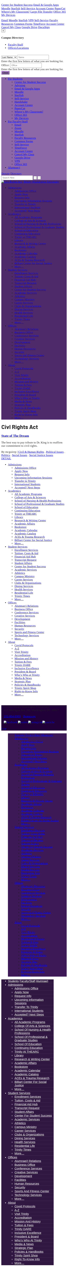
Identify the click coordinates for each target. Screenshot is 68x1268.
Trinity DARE (23, 388)
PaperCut (60, 8)
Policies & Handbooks (28, 408)
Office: (5, 65)
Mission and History (26, 381)
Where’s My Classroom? (29, 111)
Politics (5, 455)
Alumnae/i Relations (26, 329)
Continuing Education (27, 233)
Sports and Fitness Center (29, 355)
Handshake (21, 101)
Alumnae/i (14, 167)
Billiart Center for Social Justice (33, 263)
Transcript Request (25, 283)
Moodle (5, 8)
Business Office (24, 332)
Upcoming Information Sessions (33, 200)
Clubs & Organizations (28, 306)
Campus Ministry (25, 299)
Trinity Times (22, 319)
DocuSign (44, 27)
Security (19, 352)
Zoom (18, 128)
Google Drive (29, 27)
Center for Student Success (17, 4)
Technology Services (27, 358)
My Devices (8, 15)
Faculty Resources (25, 138)
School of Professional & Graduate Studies (39, 227)
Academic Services (26, 293)
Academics (14, 214)
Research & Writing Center (30, 243)
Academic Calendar (26, 253)
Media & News (23, 401)
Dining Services (24, 309)
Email (4, 20)
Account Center (45, 8)
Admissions (15, 187)
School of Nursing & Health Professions (38, 223)
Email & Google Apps (46, 4)
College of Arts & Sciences (30, 220)
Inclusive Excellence (27, 391)
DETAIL (6, 458)
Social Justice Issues (41, 455)
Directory (16, 173)
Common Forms (23, 23)
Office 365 (59, 11)
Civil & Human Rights (31, 451)
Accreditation (23, 378)
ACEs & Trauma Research (30, 260)
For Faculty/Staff (18, 121)
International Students (27, 207)
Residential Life (24, 316)
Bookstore (21, 250)
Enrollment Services (26, 273)
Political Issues (55, 451)
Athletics (20, 296)
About (11, 365)
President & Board (25, 394)
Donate (5, 173)
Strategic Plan (23, 404)
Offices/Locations (18, 47)
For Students (15, 78)
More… (19, 266)
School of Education (26, 230)
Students (20, 734)
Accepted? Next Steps (27, 210)
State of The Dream (15, 436)
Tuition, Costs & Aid (26, 276)
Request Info (22, 197)
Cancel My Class (11, 27)
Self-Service (28, 8)
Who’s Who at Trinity (27, 398)
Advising (20, 85)
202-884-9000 (12, 716)
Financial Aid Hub (25, 279)
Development (22, 342)
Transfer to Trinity (25, 204)
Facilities (20, 345)
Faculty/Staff (15, 44)
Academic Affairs (25, 247)
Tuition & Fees (23, 385)
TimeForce (39, 23)
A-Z (17, 371)
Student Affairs (23, 286)
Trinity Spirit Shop (25, 411)
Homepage (29, 716)
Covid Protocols (24, 368)
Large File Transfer (41, 11)
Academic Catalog (25, 256)
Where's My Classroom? (15, 11)
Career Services (24, 302)
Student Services (17, 270)
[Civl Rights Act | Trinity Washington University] (30, 181)
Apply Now (21, 194)
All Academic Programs (28, 217)
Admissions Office (25, 191)
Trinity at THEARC (26, 237)
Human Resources (25, 348)
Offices (12, 325)
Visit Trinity (22, 375)
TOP (3, 728)
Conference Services (27, 335)
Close (5, 72)
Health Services (24, 312)
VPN (31, 20)
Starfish (15, 8)
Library (19, 240)
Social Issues (19, 455)
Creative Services (25, 339)
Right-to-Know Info (26, 414)
